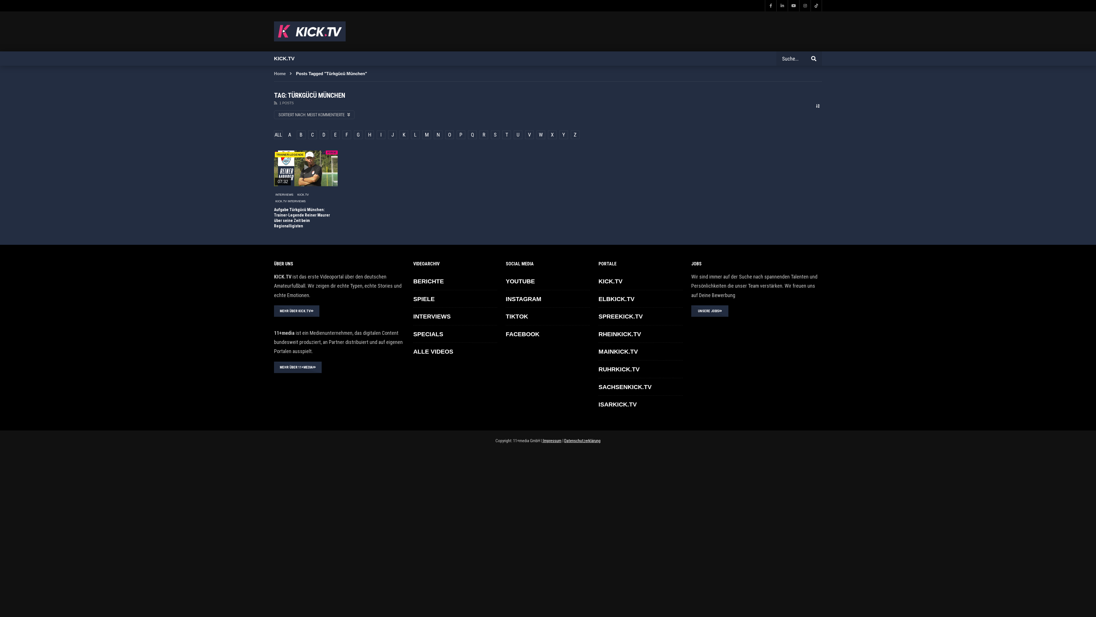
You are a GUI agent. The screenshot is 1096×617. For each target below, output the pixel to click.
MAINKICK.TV (618, 351)
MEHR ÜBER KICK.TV (295, 311)
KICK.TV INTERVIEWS (290, 201)
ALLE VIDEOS (433, 351)
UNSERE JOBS (708, 311)
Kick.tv (284, 58)
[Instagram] (805, 5)
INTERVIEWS (284, 194)
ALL (278, 135)
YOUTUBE (520, 281)
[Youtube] (793, 5)
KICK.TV (303, 194)
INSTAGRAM (523, 299)
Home (280, 73)
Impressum (551, 440)
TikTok (517, 316)
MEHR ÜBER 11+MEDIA (296, 367)
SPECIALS (428, 334)
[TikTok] (816, 5)
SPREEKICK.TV (621, 316)
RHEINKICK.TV (620, 334)
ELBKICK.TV (616, 299)
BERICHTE (428, 281)
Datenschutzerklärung (582, 440)
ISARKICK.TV (618, 404)
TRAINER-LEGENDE (290, 154)
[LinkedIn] (782, 5)
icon (305, 167)
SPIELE (424, 299)
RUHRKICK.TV (619, 369)
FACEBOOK (522, 334)
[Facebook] (770, 5)
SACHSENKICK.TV (625, 387)
